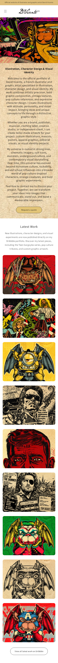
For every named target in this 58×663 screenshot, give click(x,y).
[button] (5, 11)
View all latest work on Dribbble (29, 651)
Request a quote (29, 210)
